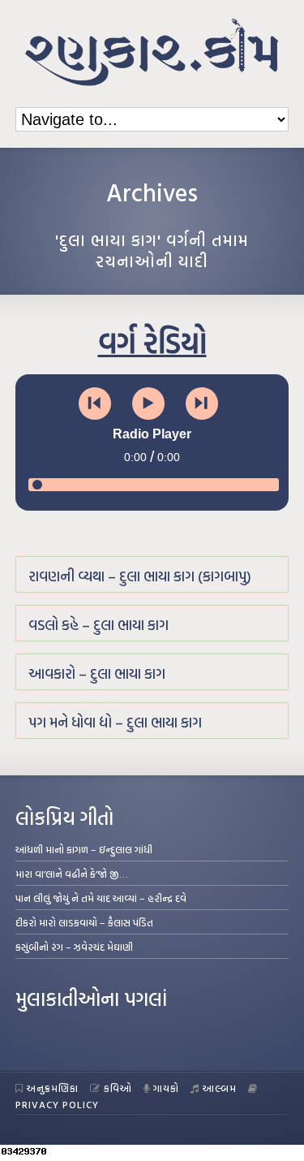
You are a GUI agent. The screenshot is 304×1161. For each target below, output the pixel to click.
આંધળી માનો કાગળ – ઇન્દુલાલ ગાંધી (83, 849)
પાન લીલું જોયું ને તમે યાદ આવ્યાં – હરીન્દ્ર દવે (100, 898)
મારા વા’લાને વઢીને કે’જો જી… (71, 873)
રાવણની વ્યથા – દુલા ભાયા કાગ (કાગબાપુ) (139, 576)
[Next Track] (202, 403)
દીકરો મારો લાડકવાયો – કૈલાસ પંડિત (84, 922)
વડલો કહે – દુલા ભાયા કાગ (98, 625)
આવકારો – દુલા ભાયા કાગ (96, 673)
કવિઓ (118, 1088)
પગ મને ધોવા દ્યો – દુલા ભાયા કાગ (115, 722)
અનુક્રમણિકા (53, 1088)
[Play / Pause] (148, 403)
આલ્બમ (220, 1088)
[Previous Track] (95, 403)
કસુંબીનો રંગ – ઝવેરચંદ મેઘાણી (74, 946)
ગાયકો (166, 1088)
